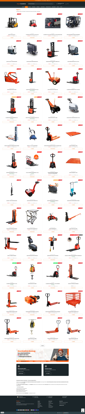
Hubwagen (39, 402)
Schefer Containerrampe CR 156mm (73, 172)
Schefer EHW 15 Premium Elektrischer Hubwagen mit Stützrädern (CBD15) (73, 255)
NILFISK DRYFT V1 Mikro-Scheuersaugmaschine (12, 200)
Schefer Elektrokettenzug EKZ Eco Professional (52, 255)
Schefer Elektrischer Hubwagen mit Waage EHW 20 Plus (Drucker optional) (52, 145)
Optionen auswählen (32, 37)
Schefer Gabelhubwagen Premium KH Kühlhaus (52, 338)
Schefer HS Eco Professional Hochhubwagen (73, 283)
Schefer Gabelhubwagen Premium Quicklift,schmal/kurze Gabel (11, 338)
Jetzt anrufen (48, 373)
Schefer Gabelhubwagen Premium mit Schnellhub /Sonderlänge (52, 311)
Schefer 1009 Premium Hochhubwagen (11, 255)
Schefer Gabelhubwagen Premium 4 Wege (73, 338)
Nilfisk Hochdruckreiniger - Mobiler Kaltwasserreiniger (73, 34)
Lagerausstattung (39, 405)
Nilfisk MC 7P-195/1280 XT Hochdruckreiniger (32, 145)
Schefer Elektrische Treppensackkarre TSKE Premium (73, 200)
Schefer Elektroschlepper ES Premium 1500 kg (32, 200)
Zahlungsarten (50, 405)
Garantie (49, 404)
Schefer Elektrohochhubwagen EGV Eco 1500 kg (11, 172)
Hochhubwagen (39, 403)
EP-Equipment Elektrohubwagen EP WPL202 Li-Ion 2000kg (73, 89)
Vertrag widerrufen (51, 407)
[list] (42, 397)
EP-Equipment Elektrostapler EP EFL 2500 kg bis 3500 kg (32, 34)
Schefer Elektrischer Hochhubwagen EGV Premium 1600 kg (52, 61)
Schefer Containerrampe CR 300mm (73, 145)
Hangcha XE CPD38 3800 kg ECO (11, 34)
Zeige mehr (42, 345)
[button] (68, 4)
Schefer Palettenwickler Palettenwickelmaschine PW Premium (11, 145)
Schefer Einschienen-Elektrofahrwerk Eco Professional (32, 311)
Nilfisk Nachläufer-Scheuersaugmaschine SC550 (32, 61)
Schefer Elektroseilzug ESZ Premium (32, 283)
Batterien (39, 407)
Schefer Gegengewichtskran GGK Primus (11, 89)
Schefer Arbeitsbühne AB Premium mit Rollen (73, 311)
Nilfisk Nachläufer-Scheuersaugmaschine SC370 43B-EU (73, 117)
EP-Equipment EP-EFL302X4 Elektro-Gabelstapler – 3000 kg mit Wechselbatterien (52, 34)
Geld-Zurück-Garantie (51, 403)
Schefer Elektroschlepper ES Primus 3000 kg (53, 89)
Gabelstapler (39, 404)
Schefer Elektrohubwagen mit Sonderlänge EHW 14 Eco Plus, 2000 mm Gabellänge (53, 173)
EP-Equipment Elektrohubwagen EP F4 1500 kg (12, 283)
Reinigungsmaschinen (40, 406)
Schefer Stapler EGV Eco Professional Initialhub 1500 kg (32, 117)
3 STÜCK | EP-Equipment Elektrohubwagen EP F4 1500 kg (32, 172)
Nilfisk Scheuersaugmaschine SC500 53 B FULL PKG (73, 61)
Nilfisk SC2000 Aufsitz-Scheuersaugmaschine (11, 61)
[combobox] (41, 4)
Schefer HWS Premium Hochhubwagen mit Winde (11, 311)
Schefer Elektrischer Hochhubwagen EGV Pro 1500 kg (32, 89)
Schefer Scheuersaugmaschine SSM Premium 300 (32, 255)
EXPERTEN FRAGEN (21, 373)
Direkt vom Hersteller (51, 406)
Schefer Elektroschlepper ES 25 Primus (52, 117)
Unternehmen (50, 402)
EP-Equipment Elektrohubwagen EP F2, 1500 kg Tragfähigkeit (53, 283)
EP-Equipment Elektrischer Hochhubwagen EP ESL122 (12, 117)
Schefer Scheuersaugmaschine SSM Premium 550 (52, 200)
